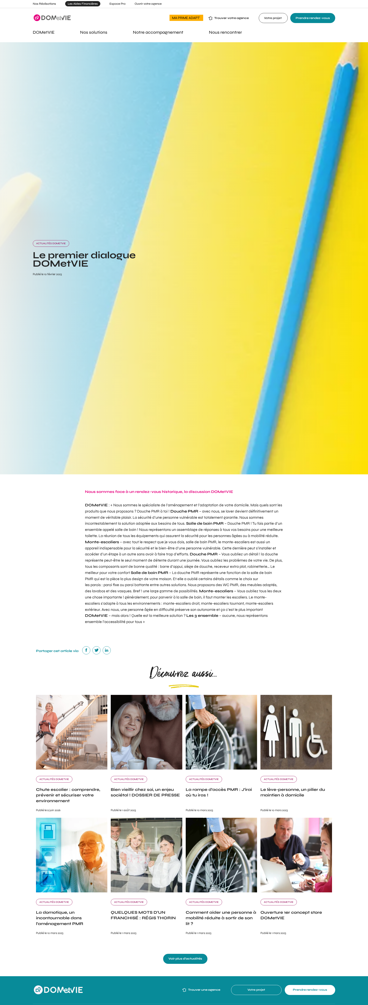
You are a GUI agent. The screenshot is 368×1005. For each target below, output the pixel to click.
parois (96, 584)
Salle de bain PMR (205, 523)
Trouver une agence (204, 990)
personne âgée (141, 609)
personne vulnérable (180, 517)
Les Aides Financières (83, 4)
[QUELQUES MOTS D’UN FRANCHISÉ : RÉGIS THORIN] (146, 891)
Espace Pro (117, 4)
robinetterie (257, 566)
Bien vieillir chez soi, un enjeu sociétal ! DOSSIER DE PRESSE (145, 792)
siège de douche (198, 566)
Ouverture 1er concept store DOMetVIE (291, 915)
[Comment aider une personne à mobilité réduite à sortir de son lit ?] (221, 891)
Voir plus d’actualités (185, 958)
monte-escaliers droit (181, 603)
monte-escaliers (236, 542)
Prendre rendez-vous (313, 18)
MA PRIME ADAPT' (186, 18)
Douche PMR (148, 511)
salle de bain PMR (201, 542)
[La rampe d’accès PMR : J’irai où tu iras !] (221, 768)
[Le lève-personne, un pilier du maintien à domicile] (296, 768)
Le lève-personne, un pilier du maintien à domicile (292, 792)
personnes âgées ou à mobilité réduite (245, 535)
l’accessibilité (114, 621)
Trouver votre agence (231, 18)
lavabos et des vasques (111, 591)
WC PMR (230, 584)
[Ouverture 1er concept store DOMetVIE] (296, 891)
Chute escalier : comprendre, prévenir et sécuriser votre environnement (68, 795)
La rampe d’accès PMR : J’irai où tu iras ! (219, 792)
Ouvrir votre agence (148, 4)
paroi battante (137, 584)
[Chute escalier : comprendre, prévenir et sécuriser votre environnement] (72, 768)
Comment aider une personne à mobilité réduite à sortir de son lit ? (221, 918)
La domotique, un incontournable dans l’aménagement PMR (59, 918)
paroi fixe (111, 584)
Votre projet (273, 18)
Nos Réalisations (44, 4)
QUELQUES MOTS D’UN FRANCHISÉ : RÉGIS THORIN (143, 915)
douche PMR (188, 572)
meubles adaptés (261, 584)
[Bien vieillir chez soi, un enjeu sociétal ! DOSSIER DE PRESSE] (146, 768)
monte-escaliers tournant (222, 603)
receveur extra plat (230, 566)
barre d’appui (171, 566)
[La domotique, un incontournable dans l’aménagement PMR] (72, 891)
